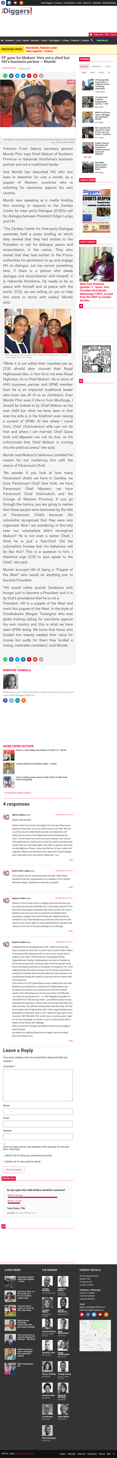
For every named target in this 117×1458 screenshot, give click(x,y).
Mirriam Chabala (10, 68)
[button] (5, 76)
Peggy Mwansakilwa (64, 1354)
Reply (71, 860)
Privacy (102, 1454)
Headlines (9, 40)
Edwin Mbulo (63, 1417)
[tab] (84, 66)
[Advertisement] (57, 24)
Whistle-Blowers (109, 3)
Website (7, 1131)
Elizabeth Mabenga (62, 1396)
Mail (109, 1454)
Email (6, 1118)
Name (6, 1105)
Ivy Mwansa (47, 1417)
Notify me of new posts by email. (23, 1161)
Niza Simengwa (49, 1438)
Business (35, 40)
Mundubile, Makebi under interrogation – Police (41, 49)
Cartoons (58, 3)
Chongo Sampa (64, 1374)
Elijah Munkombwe (63, 1332)
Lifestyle (85, 40)
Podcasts (75, 40)
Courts (44, 40)
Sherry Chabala (49, 1374)
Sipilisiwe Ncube (62, 1290)
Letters (63, 1454)
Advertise (97, 3)
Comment (9, 1066)
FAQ (107, 34)
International (69, 3)
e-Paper (65, 40)
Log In (113, 34)
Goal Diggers (54, 40)
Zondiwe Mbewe (46, 1311)
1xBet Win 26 (102, 40)
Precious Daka (48, 1395)
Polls (79, 3)
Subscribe (98, 34)
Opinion (26, 40)
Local (18, 40)
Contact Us (92, 1454)
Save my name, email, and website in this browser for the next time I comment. (36, 1148)
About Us (87, 3)
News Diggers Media (24, 1453)
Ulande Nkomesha (62, 1311)
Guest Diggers (47, 3)
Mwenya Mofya (49, 1331)
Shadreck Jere (48, 1353)
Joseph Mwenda (46, 1290)
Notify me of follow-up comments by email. (29, 1155)
